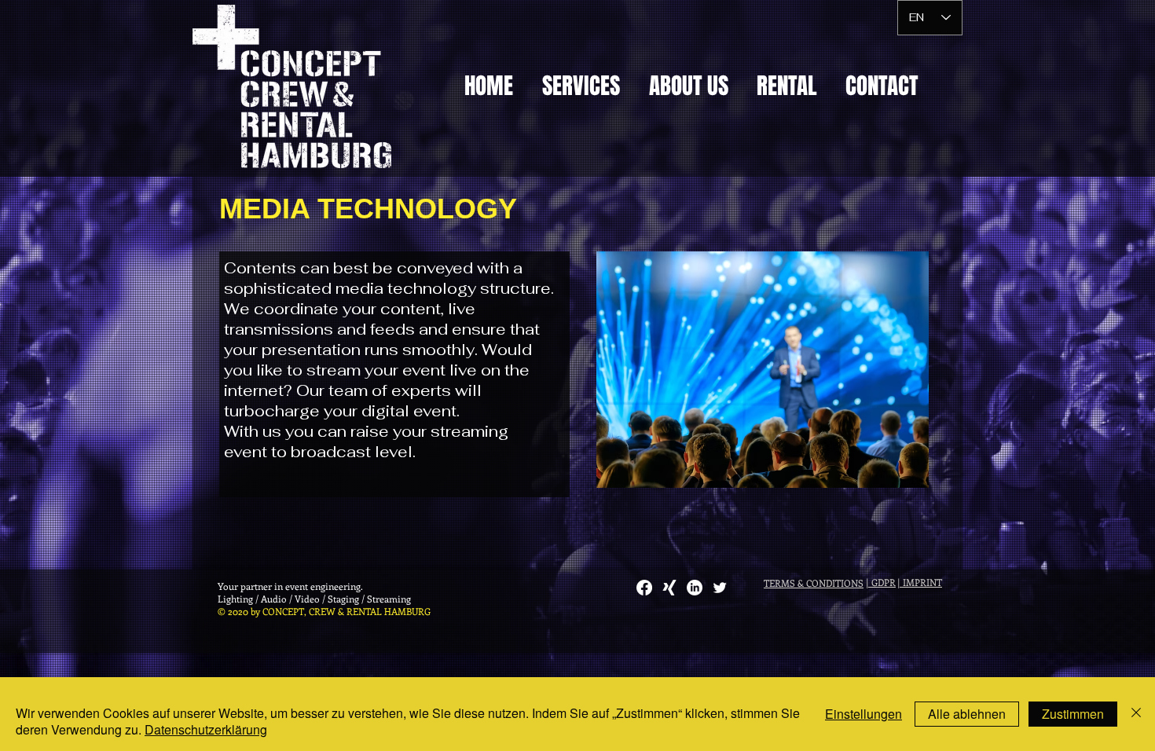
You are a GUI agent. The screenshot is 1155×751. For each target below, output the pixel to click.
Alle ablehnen (967, 714)
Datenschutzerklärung (206, 729)
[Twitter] (720, 587)
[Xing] (669, 587)
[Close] (1136, 714)
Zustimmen (1073, 714)
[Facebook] (644, 587)
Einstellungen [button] (863, 714)
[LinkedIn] (694, 587)
